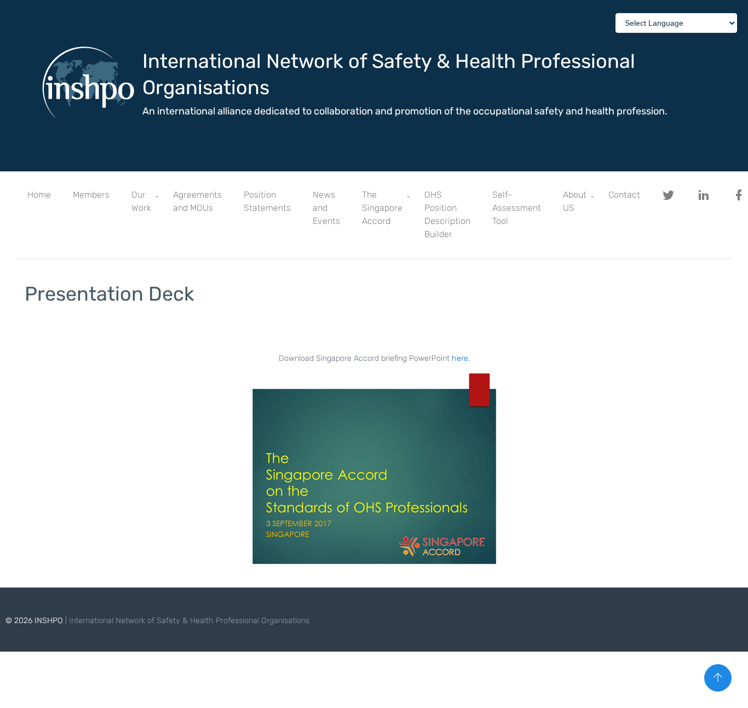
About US (574, 201)
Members (91, 194)
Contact (624, 194)
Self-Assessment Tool (516, 207)
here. (461, 358)
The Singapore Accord (382, 207)
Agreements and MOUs (197, 201)
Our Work (141, 201)
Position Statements (267, 201)
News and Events (326, 207)
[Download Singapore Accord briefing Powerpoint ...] (374, 475)
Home (39, 194)
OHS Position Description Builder (447, 214)
